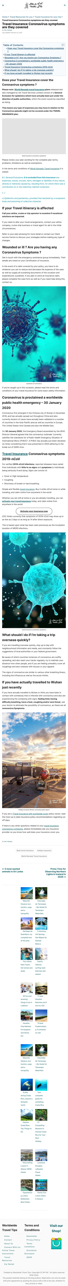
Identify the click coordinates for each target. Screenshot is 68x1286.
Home (5, 17)
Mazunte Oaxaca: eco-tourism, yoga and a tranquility (26, 907)
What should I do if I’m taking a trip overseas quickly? (29, 70)
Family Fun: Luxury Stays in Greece (40, 1196)
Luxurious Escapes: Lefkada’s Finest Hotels (40, 1169)
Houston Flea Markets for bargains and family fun (26, 1029)
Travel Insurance (15, 454)
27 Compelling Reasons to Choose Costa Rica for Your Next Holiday (40, 1131)
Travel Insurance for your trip (48, 17)
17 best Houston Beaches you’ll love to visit (41, 1001)
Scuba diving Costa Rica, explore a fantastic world (26, 1098)
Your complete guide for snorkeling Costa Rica (39, 1098)
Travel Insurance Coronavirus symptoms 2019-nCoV (29, 67)
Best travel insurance (25, 850)
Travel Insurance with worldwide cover (30, 814)
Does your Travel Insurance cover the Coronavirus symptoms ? (35, 50)
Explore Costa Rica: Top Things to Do (26, 1127)
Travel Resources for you (21, 17)
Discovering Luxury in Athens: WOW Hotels (26, 1167)
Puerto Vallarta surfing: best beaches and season (40, 967)
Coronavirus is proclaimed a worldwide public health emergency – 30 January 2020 (34, 62)
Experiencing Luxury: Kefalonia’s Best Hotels (26, 1197)
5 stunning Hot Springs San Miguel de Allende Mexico (41, 937)
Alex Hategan (8, 30)
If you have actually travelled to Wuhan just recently (29, 73)
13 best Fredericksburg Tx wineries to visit (40, 1028)
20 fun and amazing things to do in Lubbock (26, 1001)
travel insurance (27, 489)
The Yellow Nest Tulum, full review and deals (26, 966)
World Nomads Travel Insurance (44, 168)
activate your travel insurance (16, 501)
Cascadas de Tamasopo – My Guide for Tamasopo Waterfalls (41, 907)
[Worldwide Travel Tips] (34, 5)
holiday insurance (44, 850)
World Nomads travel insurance (29, 89)
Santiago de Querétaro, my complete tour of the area (26, 936)
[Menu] (3, 5)
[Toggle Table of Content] (62, 44)
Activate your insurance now (34, 511)
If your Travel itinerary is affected (20, 54)
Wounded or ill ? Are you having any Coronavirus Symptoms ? (33, 57)
